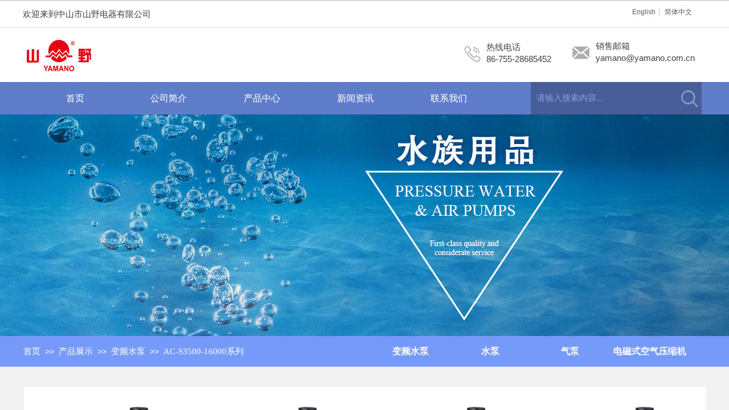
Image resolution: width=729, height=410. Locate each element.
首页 (75, 98)
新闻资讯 (355, 98)
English (644, 12)
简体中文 (678, 12)
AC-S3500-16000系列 (203, 351)
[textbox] (602, 98)
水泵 (490, 351)
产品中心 (262, 98)
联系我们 (449, 98)
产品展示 (76, 351)
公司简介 (168, 98)
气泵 (570, 351)
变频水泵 (128, 351)
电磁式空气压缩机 (649, 351)
